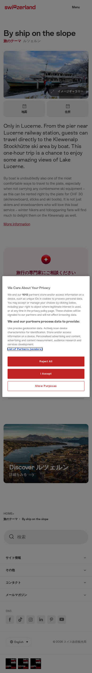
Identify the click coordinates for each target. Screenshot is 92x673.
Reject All (46, 361)
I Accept (46, 373)
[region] (46, 336)
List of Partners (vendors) (25, 349)
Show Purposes (46, 385)
